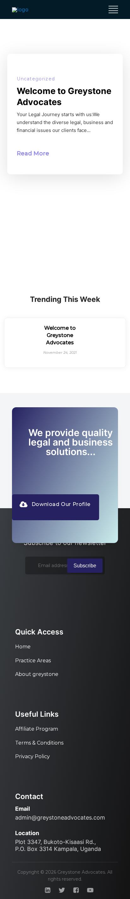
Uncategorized (36, 79)
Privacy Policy (32, 756)
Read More (33, 153)
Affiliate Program (36, 729)
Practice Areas (33, 661)
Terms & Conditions (39, 743)
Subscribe (85, 565)
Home (23, 647)
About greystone (36, 674)
